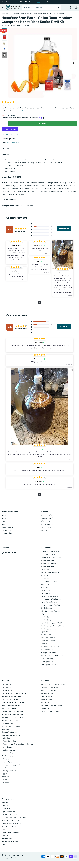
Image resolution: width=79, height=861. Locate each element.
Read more (26, 111)
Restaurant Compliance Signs (51, 705)
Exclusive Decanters (47, 527)
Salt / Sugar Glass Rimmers (50, 611)
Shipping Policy (7, 527)
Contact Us (6, 524)
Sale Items (44, 530)
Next (52, 2)
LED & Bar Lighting (47, 693)
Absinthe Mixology (47, 659)
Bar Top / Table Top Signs (49, 711)
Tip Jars (4, 780)
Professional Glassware (48, 554)
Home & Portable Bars (10, 841)
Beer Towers (45, 593)
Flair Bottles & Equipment (11, 765)
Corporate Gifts (46, 515)
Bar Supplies (45, 548)
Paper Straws (45, 632)
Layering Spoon (7, 762)
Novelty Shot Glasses (48, 563)
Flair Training (6, 768)
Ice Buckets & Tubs (47, 650)
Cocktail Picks (45, 635)
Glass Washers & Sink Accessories (14, 817)
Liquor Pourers (45, 584)
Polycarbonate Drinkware (49, 572)
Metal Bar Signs (46, 696)
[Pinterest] (6, 553)
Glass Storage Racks (9, 826)
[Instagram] (3, 553)
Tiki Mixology (45, 578)
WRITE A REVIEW (64, 229)
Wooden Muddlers (8, 750)
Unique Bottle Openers (10, 720)
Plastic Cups (45, 569)
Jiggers (4, 774)
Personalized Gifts (47, 518)
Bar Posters (44, 708)
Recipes (4, 521)
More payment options (10, 134)
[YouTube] (9, 552)
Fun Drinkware (45, 575)
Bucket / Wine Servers (48, 602)
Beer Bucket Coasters (48, 641)
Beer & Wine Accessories (49, 596)
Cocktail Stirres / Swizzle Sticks (52, 626)
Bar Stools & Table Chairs (49, 687)
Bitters (42, 614)
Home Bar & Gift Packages (11, 696)
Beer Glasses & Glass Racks (12, 823)
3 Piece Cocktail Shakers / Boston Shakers (17, 744)
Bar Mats (43, 644)
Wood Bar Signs (46, 699)
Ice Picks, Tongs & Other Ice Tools (52, 656)
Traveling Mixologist (9, 771)
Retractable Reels (8, 723)
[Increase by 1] (7, 121)
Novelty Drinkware (47, 566)
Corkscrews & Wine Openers (50, 599)
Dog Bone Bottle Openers (11, 705)
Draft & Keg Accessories (10, 820)
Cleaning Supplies (46, 662)
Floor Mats (5, 835)
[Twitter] (15, 552)
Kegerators (5, 829)
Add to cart (43, 123)
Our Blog (5, 518)
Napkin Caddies (46, 608)
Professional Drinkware (48, 581)
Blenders (5, 806)
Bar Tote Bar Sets (8, 690)
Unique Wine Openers (9, 732)
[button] (2, 2)
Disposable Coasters (48, 638)
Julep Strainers (7, 759)
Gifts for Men (45, 521)
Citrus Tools (6, 777)
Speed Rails (6, 809)
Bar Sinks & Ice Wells (9, 814)
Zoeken (58, 7)
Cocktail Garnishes (47, 617)
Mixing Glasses (7, 747)
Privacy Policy (7, 533)
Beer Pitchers (45, 590)
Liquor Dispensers (8, 812)
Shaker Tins (6, 738)
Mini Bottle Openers (9, 708)
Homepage (5, 13)
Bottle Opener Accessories (11, 726)
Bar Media (5, 783)
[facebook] (12, 552)
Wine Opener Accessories (11, 735)
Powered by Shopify (9, 858)
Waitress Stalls (7, 838)
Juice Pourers (45, 587)
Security (5, 844)
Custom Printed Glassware (50, 551)
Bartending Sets (7, 684)
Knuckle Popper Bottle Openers (13, 711)
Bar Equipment (8, 799)
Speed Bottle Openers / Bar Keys (13, 702)
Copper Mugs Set (46, 524)
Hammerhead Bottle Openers (12, 714)
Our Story (5, 515)
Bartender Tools (7, 687)
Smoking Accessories (48, 665)
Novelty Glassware (47, 560)
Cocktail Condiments (48, 629)
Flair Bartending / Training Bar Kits (14, 693)
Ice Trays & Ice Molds (48, 653)
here (38, 2)
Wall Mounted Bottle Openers (12, 717)
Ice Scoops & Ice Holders (49, 647)
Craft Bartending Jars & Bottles (51, 623)
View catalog (3, 7)
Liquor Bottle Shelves (48, 690)
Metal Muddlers (7, 753)
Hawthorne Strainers (9, 756)
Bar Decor (44, 681)
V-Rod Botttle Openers (10, 699)
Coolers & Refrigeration (10, 832)
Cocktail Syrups (46, 620)
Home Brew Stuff (13, 143)
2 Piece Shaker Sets (9, 741)
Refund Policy (7, 530)
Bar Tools (5, 681)
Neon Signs (44, 702)
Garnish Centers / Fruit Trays (50, 605)
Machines (5, 803)
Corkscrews (6, 729)
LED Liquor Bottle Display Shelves (52, 684)
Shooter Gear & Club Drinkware (51, 557)
